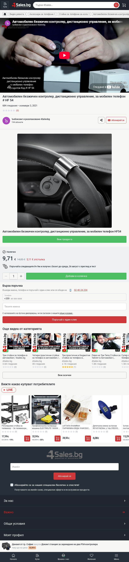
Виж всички (64, 375)
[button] (64, 500)
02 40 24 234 (80, 290)
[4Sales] (21, 5)
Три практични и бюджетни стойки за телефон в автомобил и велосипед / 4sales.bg (76, 356)
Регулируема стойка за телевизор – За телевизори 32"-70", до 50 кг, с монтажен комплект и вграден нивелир (15, 427)
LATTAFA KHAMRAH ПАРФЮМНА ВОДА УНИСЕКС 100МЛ (75, 427)
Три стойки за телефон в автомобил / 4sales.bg (15, 356)
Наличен (11, 252)
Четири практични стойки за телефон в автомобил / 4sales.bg (45, 356)
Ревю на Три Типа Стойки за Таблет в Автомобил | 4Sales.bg (106, 356)
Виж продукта (64, 239)
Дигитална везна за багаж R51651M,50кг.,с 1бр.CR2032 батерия (105, 427)
